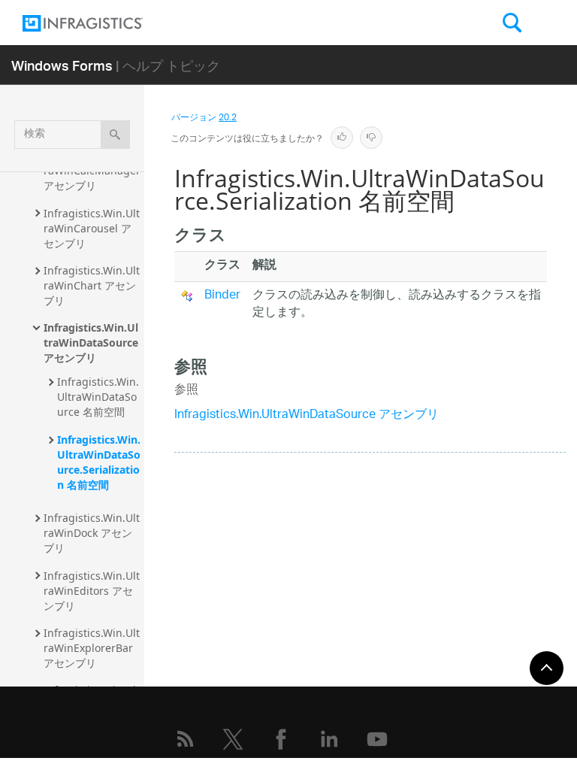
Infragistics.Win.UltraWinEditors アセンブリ (92, 590)
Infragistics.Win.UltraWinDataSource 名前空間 (98, 396)
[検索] (115, 134)
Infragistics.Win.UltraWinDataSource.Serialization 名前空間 (98, 462)
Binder (222, 295)
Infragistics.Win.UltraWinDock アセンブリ (92, 533)
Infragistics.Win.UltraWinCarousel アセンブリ (92, 228)
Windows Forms (62, 65)
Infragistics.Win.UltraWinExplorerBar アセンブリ (92, 648)
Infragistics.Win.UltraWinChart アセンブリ (92, 285)
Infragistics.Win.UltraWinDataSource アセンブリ (92, 342)
